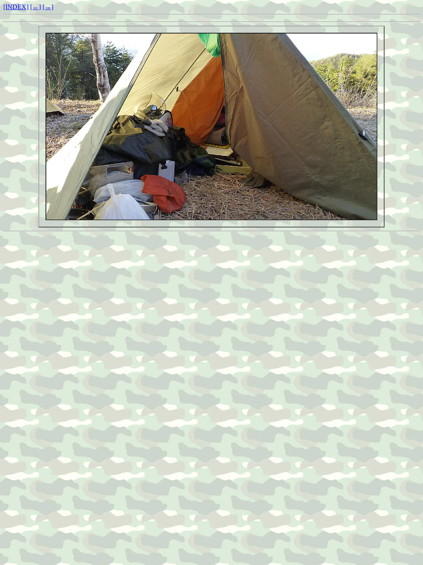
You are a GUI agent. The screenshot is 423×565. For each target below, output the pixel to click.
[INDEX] (16, 6)
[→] (48, 6)
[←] (35, 6)
